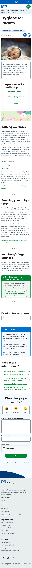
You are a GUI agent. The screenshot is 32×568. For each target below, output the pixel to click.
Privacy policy (5, 531)
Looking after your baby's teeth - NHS (16, 375)
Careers (3, 509)
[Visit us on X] (13, 557)
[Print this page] (25, 35)
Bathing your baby (14, 92)
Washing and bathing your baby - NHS (15, 384)
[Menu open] (28, 6)
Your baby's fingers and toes (16, 102)
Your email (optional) (9, 436)
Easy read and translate (24, 2)
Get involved (5, 503)
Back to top (16, 194)
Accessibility (5, 511)
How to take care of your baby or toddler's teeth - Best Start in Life (15, 388)
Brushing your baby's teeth (16, 97)
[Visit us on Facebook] (3, 557)
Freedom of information (8, 528)
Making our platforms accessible (11, 515)
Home (3, 10)
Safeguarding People (7, 545)
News (3, 506)
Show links (6, 318)
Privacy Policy (10, 463)
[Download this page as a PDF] (29, 35)
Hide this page (7, 2)
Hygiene (3, 12)
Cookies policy (5, 525)
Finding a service (6, 548)
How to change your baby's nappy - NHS (16, 371)
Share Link (7, 35)
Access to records (7, 522)
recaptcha (5, 444)
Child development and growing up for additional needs (16, 293)
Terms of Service (23, 463)
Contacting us (5, 542)
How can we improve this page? (12, 418)
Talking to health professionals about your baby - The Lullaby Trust (15, 379)
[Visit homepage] (4, 6)
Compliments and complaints (10, 551)
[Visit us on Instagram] (8, 557)
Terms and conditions (8, 533)
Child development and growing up (16, 10)
